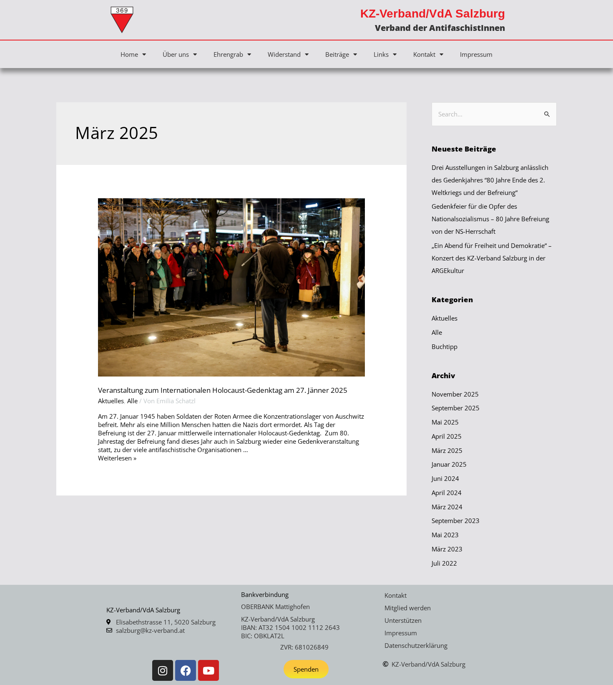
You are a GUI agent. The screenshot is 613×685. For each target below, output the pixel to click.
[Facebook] (185, 670)
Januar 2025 (449, 464)
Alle (132, 401)
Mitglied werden (407, 608)
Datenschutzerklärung (415, 645)
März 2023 (447, 549)
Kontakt (424, 54)
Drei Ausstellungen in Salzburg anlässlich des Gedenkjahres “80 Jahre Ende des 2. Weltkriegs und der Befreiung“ (490, 180)
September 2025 (456, 408)
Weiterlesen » (117, 458)
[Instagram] (162, 670)
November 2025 (455, 394)
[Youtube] (208, 670)
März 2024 (447, 507)
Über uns (176, 54)
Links (381, 54)
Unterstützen (403, 620)
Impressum (476, 54)
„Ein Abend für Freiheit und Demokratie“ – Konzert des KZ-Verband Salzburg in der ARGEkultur (492, 258)
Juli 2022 (444, 563)
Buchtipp (444, 346)
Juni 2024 (445, 478)
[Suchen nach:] (494, 114)
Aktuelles (111, 401)
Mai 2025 (445, 422)
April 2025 (447, 436)
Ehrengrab (228, 54)
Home (129, 54)
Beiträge (337, 54)
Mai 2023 (445, 535)
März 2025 (447, 450)
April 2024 (447, 492)
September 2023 (456, 520)
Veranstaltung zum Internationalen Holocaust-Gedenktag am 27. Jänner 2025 (222, 390)
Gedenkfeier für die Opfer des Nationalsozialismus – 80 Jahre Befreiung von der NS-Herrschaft (490, 218)
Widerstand (284, 54)
